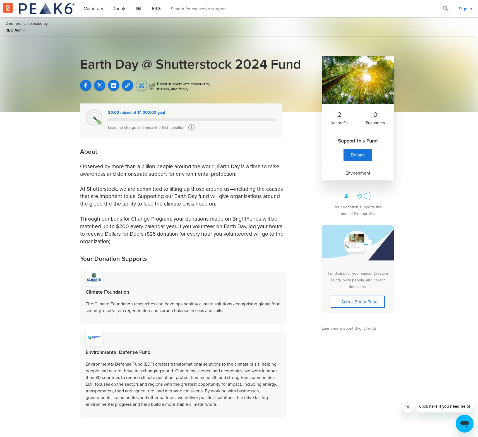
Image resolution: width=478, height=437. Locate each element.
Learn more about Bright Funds (349, 328)
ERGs (157, 8)
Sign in (465, 9)
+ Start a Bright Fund (358, 302)
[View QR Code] (141, 85)
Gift (139, 8)
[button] (127, 85)
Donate (119, 8)
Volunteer (93, 8)
